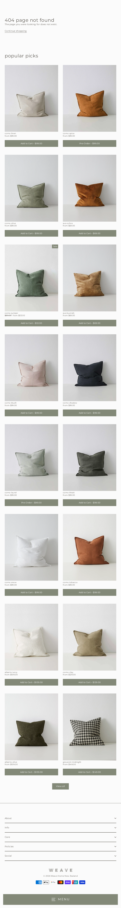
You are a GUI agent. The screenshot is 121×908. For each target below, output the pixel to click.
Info (7, 827)
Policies (9, 846)
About (8, 818)
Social (8, 856)
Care (7, 837)
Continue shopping (16, 31)
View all (60, 786)
